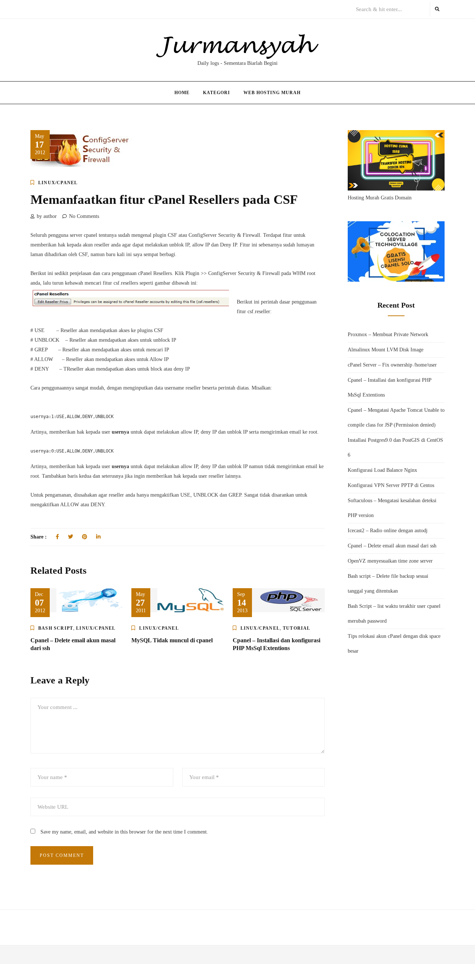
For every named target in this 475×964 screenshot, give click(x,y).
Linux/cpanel (58, 182)
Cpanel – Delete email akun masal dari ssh (392, 546)
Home (182, 92)
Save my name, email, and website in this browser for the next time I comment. (124, 832)
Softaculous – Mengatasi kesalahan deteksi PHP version (392, 508)
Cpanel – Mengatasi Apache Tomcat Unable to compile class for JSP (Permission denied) (396, 417)
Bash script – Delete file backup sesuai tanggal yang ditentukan (388, 583)
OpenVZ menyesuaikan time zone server (390, 561)
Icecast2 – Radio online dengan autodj (388, 530)
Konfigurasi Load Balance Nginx (382, 470)
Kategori (216, 92)
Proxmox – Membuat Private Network (388, 334)
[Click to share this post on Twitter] (70, 537)
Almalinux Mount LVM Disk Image (385, 349)
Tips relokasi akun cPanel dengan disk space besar (394, 643)
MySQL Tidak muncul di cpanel (172, 640)
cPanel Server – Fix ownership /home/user (392, 365)
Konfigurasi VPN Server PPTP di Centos (391, 485)
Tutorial (297, 628)
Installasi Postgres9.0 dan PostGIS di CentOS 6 (395, 447)
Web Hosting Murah (272, 92)
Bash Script (55, 628)
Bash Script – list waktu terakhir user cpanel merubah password (394, 613)
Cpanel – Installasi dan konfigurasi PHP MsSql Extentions (389, 387)
